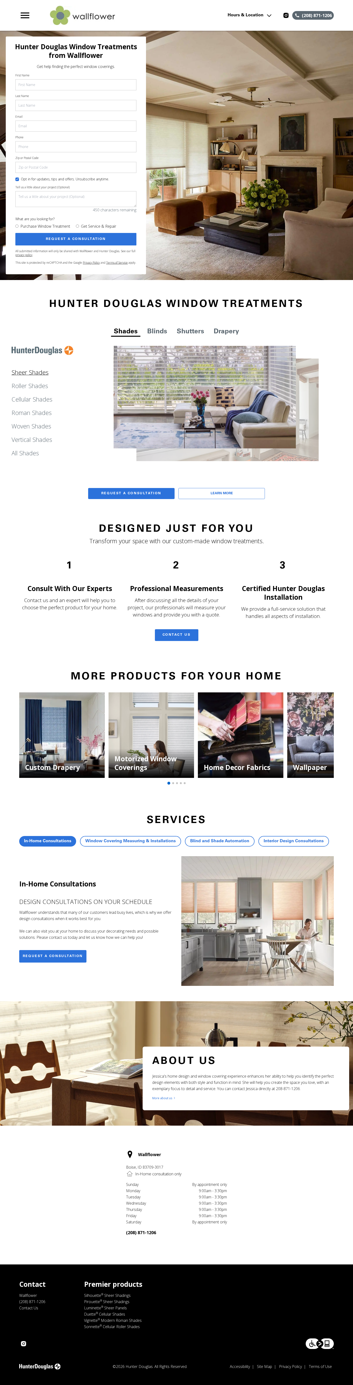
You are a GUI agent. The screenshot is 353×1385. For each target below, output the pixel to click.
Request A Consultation (131, 493)
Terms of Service (117, 263)
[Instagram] (286, 15)
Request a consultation (53, 956)
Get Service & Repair (98, 226)
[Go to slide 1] (168, 783)
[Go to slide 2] (173, 783)
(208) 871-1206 (141, 1232)
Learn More (222, 493)
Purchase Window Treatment (45, 226)
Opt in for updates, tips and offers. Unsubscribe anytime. (65, 179)
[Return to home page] (113, 15)
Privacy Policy (91, 263)
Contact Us (177, 635)
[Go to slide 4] (181, 783)
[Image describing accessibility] (320, 1343)
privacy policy (23, 255)
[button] (25, 15)
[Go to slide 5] (185, 783)
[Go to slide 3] (177, 783)
